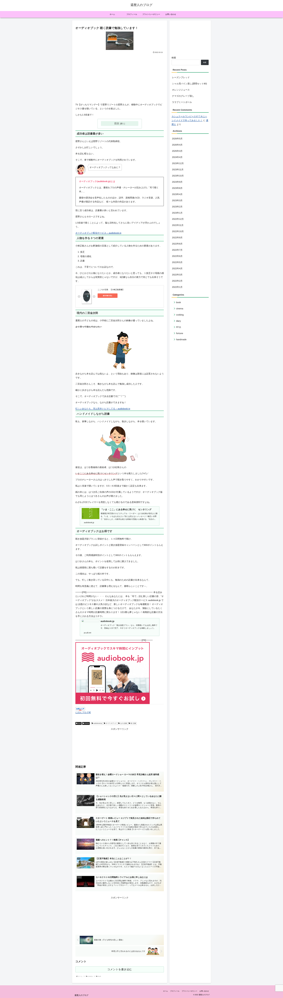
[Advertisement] (119, 80)
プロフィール (174, 991)
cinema (87, 723)
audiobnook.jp (97, 723)
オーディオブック (111, 723)
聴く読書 (133, 723)
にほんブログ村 (83, 712)
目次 (116, 123)
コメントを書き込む (119, 969)
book (79, 723)
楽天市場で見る (107, 295)
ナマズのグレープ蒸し (183, 96)
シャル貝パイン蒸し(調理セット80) (189, 83)
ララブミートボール (182, 102)
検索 (174, 57)
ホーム (165, 991)
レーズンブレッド (181, 77)
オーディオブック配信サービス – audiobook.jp (98, 233)
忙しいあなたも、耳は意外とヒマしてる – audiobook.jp (102, 408)
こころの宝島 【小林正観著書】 (111, 290)
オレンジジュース (181, 90)
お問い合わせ (204, 991)
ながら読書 (123, 723)
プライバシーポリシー (189, 991)
